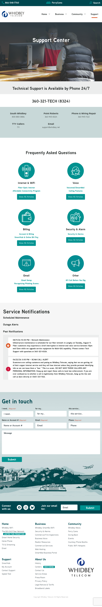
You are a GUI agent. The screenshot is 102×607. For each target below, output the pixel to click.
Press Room (40, 577)
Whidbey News (74, 527)
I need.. (9, 408)
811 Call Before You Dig (75, 280)
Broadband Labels (42, 588)
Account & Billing (26, 234)
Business (59, 14)
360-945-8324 (51, 116)
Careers (44, 566)
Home (44, 14)
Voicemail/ (71, 187)
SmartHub (6, 563)
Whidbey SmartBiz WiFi (45, 527)
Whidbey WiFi (7, 527)
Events (71, 538)
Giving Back (73, 535)
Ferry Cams (73, 531)
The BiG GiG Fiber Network (13, 532)
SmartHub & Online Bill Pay (26, 237)
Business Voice (41, 538)
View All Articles (26, 196)
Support (94, 14)
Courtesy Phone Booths (77, 542)
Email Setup (26, 280)
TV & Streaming (8, 544)
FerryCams (57, 2)
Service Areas (41, 574)
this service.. (74, 408)
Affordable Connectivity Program (26, 190)
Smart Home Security (11, 537)
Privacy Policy (41, 581)
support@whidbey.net (51, 127)
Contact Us (39, 570)
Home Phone (7, 541)
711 (18, 127)
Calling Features (75, 190)
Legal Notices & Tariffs (44, 584)
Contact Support (8, 570)
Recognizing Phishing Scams (26, 283)
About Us (40, 559)
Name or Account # (14, 420)
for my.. (38, 408)
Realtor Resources (42, 542)
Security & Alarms (75, 234)
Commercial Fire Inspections (46, 535)
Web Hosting (40, 549)
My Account (7, 566)
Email (41, 420)
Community (77, 14)
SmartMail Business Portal (46, 552)
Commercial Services (44, 545)
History (38, 563)
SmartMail (80, 187)
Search (96, 2)
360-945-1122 (84, 116)
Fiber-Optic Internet (26, 187)
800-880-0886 (18, 116)
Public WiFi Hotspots (76, 545)
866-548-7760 (12, 2)
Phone (75, 420)
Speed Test (6, 574)
